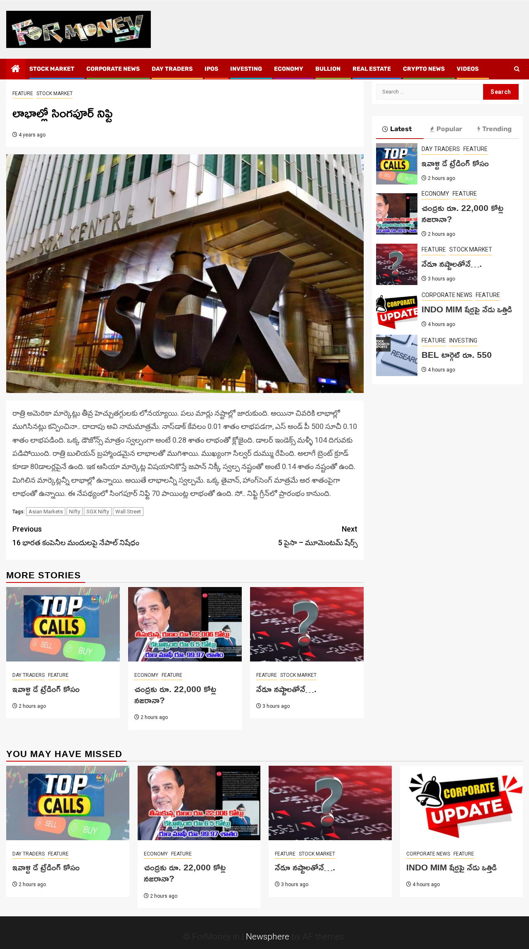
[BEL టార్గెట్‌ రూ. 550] (396, 355)
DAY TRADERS (172, 68)
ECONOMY (288, 68)
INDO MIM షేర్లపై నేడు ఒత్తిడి (467, 309)
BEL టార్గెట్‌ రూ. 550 (457, 354)
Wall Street (128, 511)
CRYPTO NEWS (424, 68)
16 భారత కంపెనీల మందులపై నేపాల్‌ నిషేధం (75, 535)
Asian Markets (46, 511)
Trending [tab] (497, 129)
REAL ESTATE (372, 68)
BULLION (328, 68)
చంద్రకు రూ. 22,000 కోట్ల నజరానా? (175, 694)
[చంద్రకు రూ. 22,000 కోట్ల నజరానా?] (185, 624)
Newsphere (267, 937)
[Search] (517, 69)
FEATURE (22, 93)
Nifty (74, 511)
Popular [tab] (449, 129)
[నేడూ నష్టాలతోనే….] (307, 624)
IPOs (211, 68)
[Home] (15, 69)
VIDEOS (468, 68)
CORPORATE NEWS (113, 68)
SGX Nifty (97, 511)
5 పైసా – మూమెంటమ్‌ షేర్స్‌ (317, 535)
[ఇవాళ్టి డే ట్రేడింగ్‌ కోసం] (63, 624)
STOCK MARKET (51, 68)
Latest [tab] (401, 129)
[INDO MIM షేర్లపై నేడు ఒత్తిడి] (396, 310)
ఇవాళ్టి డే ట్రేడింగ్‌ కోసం (46, 689)
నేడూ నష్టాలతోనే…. (286, 689)
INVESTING (246, 68)
